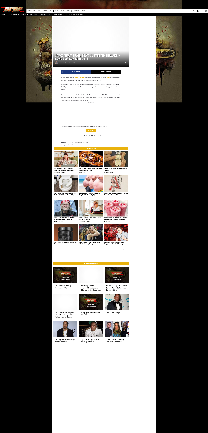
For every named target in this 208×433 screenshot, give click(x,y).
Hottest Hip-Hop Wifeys (46, 14)
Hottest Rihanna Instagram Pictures (74, 14)
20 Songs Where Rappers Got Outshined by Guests (24, 14)
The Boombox (31, 11)
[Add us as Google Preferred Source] (198, 11)
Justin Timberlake (80, 77)
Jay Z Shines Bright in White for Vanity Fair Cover (90, 341)
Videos (56, 11)
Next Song (91, 130)
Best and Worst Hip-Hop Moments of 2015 (63, 287)
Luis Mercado (61, 62)
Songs (63, 11)
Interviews (76, 11)
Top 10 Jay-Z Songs (113, 313)
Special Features (72, 145)
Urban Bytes (84, 142)
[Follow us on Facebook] (202, 11)
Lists (68, 11)
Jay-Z (108, 77)
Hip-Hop (45, 11)
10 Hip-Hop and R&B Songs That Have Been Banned (115, 341)
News (39, 11)
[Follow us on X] (206, 11)
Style (83, 11)
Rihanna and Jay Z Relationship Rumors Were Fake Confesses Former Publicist (116, 288)
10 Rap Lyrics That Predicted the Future (90, 314)
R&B (51, 11)
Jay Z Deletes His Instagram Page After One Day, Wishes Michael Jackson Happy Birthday (64, 315)
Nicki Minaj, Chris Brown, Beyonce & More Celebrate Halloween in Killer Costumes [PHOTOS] (90, 288)
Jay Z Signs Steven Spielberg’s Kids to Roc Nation (65, 341)
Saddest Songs (58, 14)
